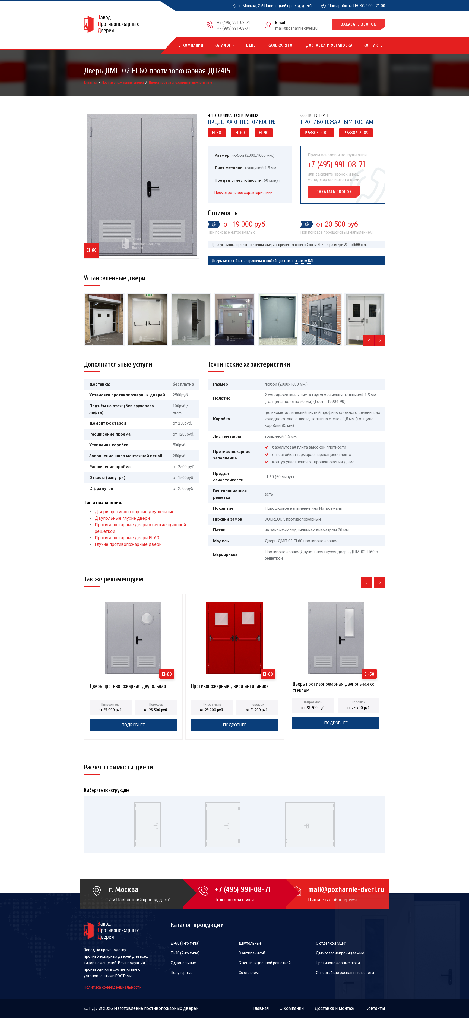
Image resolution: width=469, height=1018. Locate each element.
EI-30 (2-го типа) (185, 953)
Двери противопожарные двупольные (180, 82)
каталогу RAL (303, 260)
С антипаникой (252, 953)
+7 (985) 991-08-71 (233, 28)
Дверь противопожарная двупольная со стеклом (333, 685)
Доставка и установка (329, 45)
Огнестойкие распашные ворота (345, 972)
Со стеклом (249, 972)
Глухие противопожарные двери (128, 544)
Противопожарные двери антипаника (230, 686)
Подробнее (133, 725)
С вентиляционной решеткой (265, 963)
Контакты (373, 45)
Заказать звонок (358, 24)
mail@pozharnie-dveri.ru (296, 28)
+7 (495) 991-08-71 (233, 22)
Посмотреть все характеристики (243, 192)
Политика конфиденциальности (112, 987)
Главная (91, 82)
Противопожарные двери (123, 82)
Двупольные (250, 943)
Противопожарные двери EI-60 (127, 537)
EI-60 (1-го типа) (185, 943)
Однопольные (183, 963)
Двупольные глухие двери (122, 518)
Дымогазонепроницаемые (340, 953)
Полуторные (182, 972)
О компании (191, 45)
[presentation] (368, 340)
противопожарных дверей (171, 1008)
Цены (251, 45)
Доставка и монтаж (334, 1008)
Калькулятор (281, 45)
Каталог (223, 45)
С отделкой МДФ (331, 943)
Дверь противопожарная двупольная (128, 686)
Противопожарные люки (338, 963)
